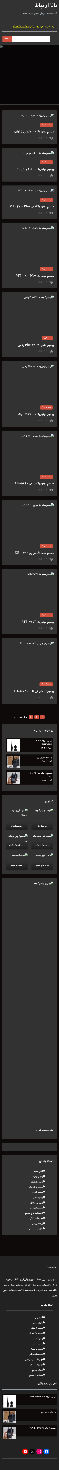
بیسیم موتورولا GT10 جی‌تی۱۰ (35, 169)
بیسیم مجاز (38, 1197)
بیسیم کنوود (47, 338)
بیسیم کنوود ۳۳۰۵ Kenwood (44, 742)
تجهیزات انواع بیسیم (34, 1213)
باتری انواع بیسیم (42, 865)
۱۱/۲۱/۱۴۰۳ (44, 138)
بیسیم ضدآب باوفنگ (42, 845)
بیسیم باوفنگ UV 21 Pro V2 (41, 775)
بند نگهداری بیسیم (44, 758)
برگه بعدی (20, 717)
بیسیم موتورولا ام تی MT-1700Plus (31, 207)
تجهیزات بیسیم (16, 865)
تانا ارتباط (45, 6)
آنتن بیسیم (38, 1171)
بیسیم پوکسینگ (36, 1187)
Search (7, 39)
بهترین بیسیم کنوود (44, 1130)
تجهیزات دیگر (36, 1218)
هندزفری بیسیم (36, 1229)
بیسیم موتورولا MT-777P (38, 622)
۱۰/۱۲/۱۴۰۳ (44, 698)
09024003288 (21, 27)
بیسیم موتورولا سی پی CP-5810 (34, 484)
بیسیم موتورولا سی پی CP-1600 (34, 553)
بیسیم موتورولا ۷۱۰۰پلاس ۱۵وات (34, 132)
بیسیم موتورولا (46, 125)
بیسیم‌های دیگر (46, 684)
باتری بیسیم (37, 1176)
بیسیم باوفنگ (37, 1182)
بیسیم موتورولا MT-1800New (35, 276)
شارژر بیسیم (37, 1224)
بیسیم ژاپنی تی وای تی (17, 845)
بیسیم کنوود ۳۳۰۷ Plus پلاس (36, 345)
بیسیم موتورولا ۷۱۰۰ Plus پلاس (34, 414)
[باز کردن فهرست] (55, 39)
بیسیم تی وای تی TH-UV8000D (33, 691)
